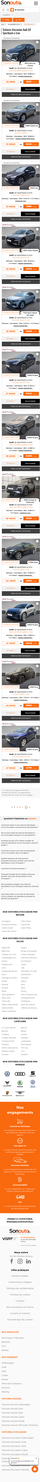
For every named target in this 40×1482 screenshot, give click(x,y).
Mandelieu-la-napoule (29, 971)
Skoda (5, 1380)
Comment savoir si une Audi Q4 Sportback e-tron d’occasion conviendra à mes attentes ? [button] (19, 826)
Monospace (26, 1044)
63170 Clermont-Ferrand (30, 64)
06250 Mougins (33, 375)
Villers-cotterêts (9, 1011)
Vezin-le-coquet (28, 1004)
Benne (24, 1028)
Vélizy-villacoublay (10, 1004)
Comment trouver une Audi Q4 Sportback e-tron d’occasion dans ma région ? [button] (18, 852)
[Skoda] (19, 1084)
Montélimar (26, 974)
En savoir (10, 89)
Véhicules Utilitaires (11, 1384)
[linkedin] (29, 1261)
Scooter (5, 1054)
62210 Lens (34, 188)
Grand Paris (26, 928)
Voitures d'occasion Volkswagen (18, 1438)
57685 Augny (33, 562)
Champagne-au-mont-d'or (10, 958)
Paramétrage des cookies (20, 1320)
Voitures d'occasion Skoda (15, 1454)
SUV (4, 1346)
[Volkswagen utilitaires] (32, 1084)
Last (29, 808)
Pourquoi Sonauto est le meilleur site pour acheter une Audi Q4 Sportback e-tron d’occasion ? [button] (18, 876)
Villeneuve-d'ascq (29, 1008)
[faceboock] (13, 1261)
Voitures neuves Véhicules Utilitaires (20, 1425)
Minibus (5, 1044)
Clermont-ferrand (29, 958)
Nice (23, 984)
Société (24, 1054)
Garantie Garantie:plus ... (25, 76)
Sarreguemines (28, 998)
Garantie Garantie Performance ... (25, 138)
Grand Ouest (7, 928)
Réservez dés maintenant (21, 94)
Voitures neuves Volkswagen (16, 1405)
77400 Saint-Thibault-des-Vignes (30, 314)
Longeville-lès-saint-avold (10, 971)
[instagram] (21, 1261)
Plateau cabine (8, 1051)
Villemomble (7, 1008)
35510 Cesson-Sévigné (30, 250)
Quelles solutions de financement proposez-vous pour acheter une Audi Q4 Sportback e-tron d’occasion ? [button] (17, 861)
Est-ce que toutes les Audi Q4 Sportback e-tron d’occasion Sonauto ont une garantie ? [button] (18, 834)
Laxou (23, 964)
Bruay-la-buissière (29, 951)
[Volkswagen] (6, 1074)
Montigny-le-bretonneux (10, 978)
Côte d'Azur (26, 921)
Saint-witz (6, 998)
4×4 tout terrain (9, 1028)
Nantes (5, 984)
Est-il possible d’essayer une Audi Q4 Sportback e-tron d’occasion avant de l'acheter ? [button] (20, 886)
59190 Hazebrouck (32, 125)
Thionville (6, 1001)
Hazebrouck (7, 964)
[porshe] (6, 1093)
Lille (22, 968)
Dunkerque (26, 961)
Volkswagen (8, 1363)
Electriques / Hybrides (13, 1338)
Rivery (23, 991)
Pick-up (24, 1048)
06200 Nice (34, 687)
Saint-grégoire (8, 994)
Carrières (20, 1301)
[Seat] (32, 1074)
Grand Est (25, 924)
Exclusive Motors (9, 924)
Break (23, 1031)
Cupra (5, 1375)
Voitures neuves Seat (12, 1413)
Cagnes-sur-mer (9, 954)
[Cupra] (6, 1084)
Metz (4, 974)
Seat (4, 1371)
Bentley (5, 1392)
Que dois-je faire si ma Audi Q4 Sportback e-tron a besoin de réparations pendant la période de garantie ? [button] (18, 896)
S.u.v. (23, 1051)
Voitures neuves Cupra (13, 1417)
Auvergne (6, 921)
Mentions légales (20, 1276)
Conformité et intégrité (20, 1282)
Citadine (5, 1034)
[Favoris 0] (37, 42)
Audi (4, 1367)
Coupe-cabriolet (9, 1038)
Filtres (7, 20)
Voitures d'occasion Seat (14, 1446)
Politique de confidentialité (20, 1289)
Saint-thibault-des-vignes (29, 994)
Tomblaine (25, 1001)
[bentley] (19, 1093)
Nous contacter (30, 89)
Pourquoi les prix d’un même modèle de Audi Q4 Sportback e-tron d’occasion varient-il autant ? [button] (19, 843)
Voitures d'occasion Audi (14, 1442)
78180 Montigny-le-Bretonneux (30, 501)
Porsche (6, 1388)
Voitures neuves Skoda (13, 1421)
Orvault (5, 988)
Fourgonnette (8, 1041)
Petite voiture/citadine (10, 1048)
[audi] (19, 1074)
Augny (24, 948)
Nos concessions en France (20, 1307)
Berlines (6, 1342)
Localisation (6, 15)
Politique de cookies (20, 1295)
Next (26, 807)
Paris (23, 988)
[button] (36, 3)
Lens (4, 968)
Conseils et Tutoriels (20, 1314)
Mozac (4, 981)
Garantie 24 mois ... (20, 201)
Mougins (25, 978)
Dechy (4, 961)
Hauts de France (9, 931)
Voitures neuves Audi (12, 1409)
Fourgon (25, 1038)
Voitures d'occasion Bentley (15, 1470)
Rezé (4, 991)
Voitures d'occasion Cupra (15, 1450)
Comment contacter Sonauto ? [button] (13, 868)
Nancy (24, 981)
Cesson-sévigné (28, 954)
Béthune (6, 951)
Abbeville (6, 948)
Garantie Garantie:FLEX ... (25, 263)
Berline (5, 1031)
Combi (24, 1034)
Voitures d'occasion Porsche (16, 1466)
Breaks (5, 1350)
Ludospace (26, 1041)
